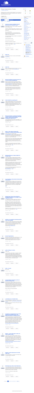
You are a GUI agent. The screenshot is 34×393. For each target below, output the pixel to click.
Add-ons (9, 45)
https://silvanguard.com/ (8, 134)
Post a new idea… (26, 18)
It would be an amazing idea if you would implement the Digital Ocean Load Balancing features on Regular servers (13, 314)
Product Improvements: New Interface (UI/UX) (28, 54)
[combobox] (28, 42)
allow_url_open (8, 268)
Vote (2, 26)
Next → (18, 381)
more (12, 168)
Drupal (25, 25)
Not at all (8, 49)
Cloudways (27, 56)
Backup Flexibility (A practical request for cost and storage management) (13, 80)
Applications (25, 22)
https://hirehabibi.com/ (8, 168)
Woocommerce (26, 38)
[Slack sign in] (25, 13)
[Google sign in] (25, 11)
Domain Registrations (9, 236)
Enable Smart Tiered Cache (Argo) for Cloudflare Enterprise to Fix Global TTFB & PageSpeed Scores (13, 197)
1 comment (6, 372)
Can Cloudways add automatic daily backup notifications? (13, 179)
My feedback (8, 21)
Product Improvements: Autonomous (28, 47)
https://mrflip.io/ (7, 56)
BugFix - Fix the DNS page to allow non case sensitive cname (12, 334)
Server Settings (26, 34)
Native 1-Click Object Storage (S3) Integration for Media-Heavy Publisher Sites (13, 132)
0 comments (6, 70)
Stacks (25, 36)
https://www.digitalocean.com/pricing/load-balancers (12, 323)
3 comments (6, 45)
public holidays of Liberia (10, 250)
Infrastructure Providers (27, 27)
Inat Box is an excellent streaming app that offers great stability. (13, 220)
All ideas (25, 19)
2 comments (6, 187)
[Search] (31, 42)
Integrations (25, 28)
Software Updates (26, 35)
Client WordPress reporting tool (11, 100)
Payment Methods (26, 30)
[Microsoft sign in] (30, 11)
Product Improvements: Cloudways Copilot (28, 51)
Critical (17, 49)
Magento (25, 29)
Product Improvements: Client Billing (28, 49)
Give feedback (28, 44)
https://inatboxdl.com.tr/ (12, 225)
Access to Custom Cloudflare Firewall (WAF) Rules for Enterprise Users (12, 25)
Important (12, 49)
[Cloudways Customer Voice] (6, 3)
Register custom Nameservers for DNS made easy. (12, 353)
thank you (7, 54)
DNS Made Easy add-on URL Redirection (13, 365)
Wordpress (25, 39)
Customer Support (26, 24)
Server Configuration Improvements (26, 33)
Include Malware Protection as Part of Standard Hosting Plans (12, 280)
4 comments (6, 343)
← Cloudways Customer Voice (4, 10)
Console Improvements (27, 23)
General (25, 26)
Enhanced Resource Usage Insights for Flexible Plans (12, 156)
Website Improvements (27, 37)
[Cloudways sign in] (30, 13)
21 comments (6, 241)
